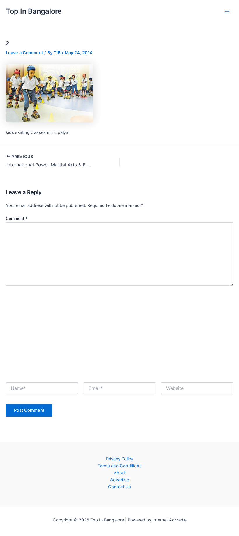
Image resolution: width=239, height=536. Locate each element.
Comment (16, 218)
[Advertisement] (119, 332)
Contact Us (119, 486)
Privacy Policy (119, 459)
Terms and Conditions (120, 465)
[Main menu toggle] (227, 12)
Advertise (119, 479)
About (120, 472)
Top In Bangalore (33, 11)
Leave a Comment (24, 52)
